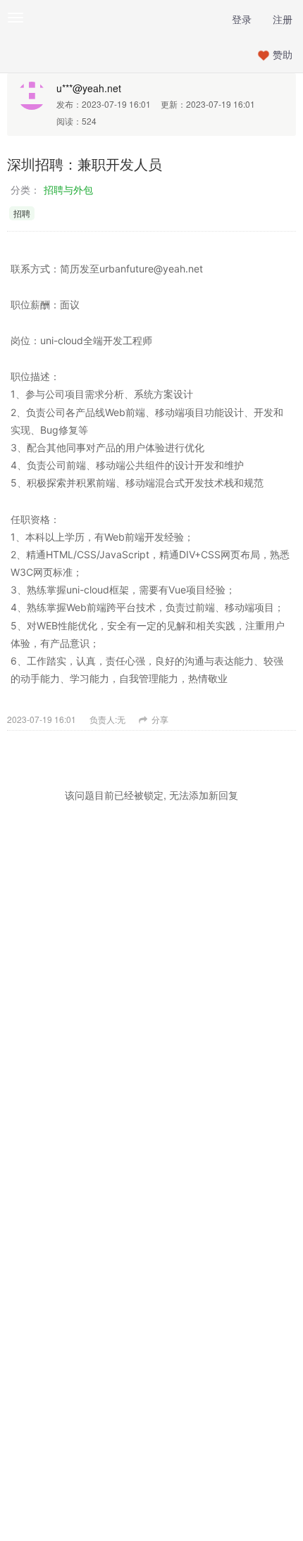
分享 (158, 719)
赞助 (282, 54)
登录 (242, 19)
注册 (282, 19)
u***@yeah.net (88, 88)
